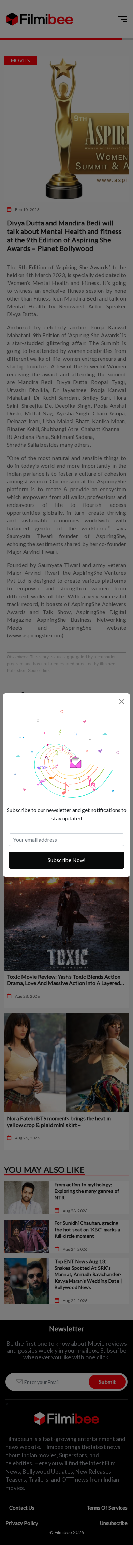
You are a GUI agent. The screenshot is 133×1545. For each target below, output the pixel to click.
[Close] (121, 701)
